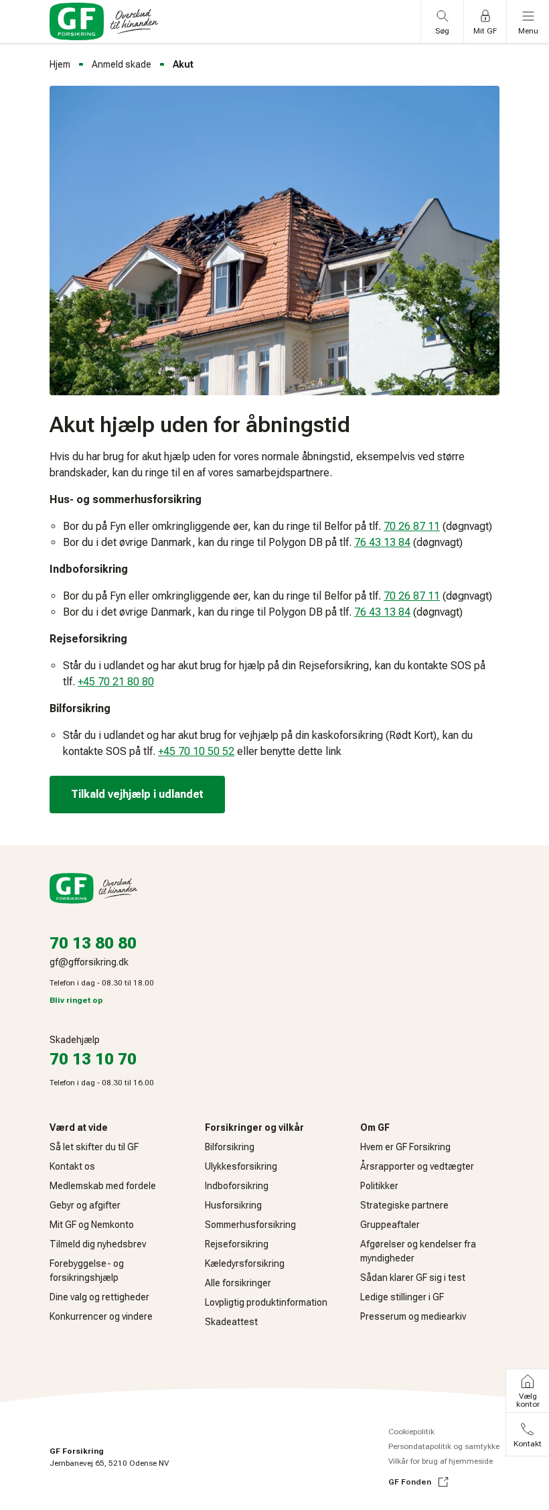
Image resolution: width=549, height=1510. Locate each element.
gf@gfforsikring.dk (89, 962)
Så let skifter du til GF (94, 1147)
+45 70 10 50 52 (196, 751)
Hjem (60, 64)
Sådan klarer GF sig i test (412, 1277)
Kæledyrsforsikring (245, 1263)
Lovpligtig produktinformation (266, 1302)
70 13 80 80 (93, 943)
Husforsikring (233, 1205)
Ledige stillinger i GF (402, 1297)
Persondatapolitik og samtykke (443, 1446)
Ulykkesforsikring (241, 1166)
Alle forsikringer (238, 1283)
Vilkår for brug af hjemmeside (440, 1461)
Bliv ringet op (76, 1000)
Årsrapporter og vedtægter (417, 1166)
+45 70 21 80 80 (116, 681)
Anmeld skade (121, 64)
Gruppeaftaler (390, 1224)
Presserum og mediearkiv (413, 1316)
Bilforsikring (229, 1147)
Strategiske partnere (404, 1205)
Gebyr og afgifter (85, 1205)
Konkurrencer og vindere (101, 1316)
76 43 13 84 (382, 542)
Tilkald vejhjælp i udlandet (137, 794)
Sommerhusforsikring (250, 1224)
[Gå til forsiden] (104, 21)
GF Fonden (409, 1482)
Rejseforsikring (236, 1244)
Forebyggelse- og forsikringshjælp (87, 1270)
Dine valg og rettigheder (99, 1297)
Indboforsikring (236, 1185)
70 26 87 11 (412, 526)
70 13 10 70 (93, 1059)
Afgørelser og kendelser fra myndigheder (418, 1251)
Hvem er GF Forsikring (405, 1147)
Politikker (379, 1185)
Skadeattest (231, 1321)
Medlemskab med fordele (103, 1185)
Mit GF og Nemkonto (92, 1224)
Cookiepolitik (411, 1431)
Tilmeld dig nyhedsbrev (98, 1244)
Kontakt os (72, 1166)
